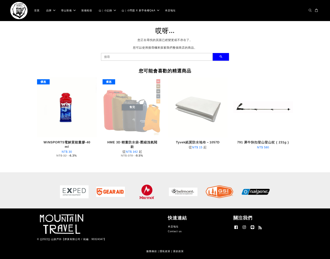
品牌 (49, 10)
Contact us (175, 231)
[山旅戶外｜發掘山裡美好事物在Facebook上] (236, 229)
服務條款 (151, 251)
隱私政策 (165, 251)
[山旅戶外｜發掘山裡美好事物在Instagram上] (244, 229)
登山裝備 (66, 10)
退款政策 (178, 251)
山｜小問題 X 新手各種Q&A (138, 10)
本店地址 (170, 10)
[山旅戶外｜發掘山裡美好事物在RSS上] (260, 228)
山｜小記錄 (105, 10)
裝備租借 (86, 10)
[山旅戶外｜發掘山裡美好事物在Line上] (252, 229)
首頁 (37, 10)
